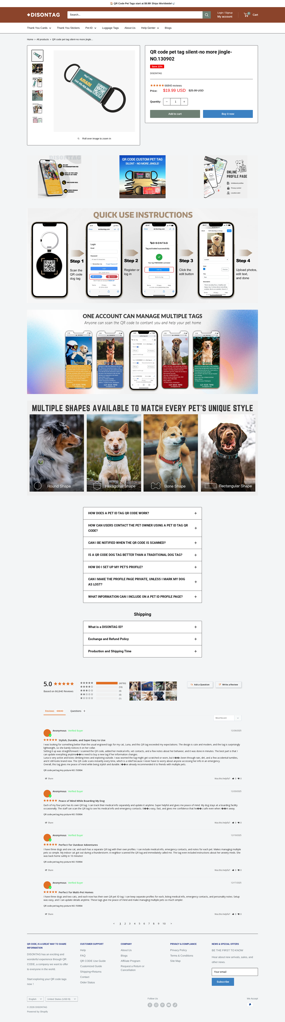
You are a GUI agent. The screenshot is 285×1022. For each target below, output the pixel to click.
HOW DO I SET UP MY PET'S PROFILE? (115, 567)
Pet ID (89, 27)
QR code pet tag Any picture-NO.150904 (63, 770)
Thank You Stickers (68, 27)
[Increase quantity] (184, 101)
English (32, 999)
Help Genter (148, 27)
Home (30, 39)
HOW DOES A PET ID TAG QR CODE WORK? (118, 513)
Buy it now (228, 113)
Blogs (168, 27)
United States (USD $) (58, 999)
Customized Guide (91, 966)
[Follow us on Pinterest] (162, 1005)
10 (164, 923)
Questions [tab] (75, 710)
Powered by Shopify (37, 1011)
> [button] (171, 923)
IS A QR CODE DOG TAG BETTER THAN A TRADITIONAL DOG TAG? (135, 555)
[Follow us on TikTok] (175, 1005)
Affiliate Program (130, 960)
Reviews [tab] (49, 710)
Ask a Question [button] (201, 684)
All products (43, 39)
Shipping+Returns (90, 971)
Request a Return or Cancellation (132, 968)
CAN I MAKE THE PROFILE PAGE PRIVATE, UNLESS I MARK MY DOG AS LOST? (136, 581)
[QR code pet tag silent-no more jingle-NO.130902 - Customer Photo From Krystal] (159, 686)
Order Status (87, 982)
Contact (84, 977)
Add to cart (175, 113)
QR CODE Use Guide (93, 960)
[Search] (207, 15)
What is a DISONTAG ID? (105, 627)
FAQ (82, 955)
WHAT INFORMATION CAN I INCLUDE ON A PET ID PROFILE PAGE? (135, 597)
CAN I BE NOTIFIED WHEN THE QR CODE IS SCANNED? (127, 543)
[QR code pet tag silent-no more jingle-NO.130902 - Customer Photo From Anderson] (147, 696)
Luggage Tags (110, 27)
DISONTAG (156, 73)
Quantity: (155, 101)
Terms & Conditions (181, 955)
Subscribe (223, 981)
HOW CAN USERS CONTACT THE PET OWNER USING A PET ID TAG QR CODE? (138, 528)
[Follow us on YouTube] (168, 1005)
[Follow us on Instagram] (156, 1005)
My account (224, 16)
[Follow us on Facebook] (150, 1005)
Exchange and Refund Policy (108, 639)
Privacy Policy (178, 950)
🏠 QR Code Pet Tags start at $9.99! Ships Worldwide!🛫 (142, 3)
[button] (234, 778)
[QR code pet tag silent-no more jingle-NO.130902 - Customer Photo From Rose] (171, 696)
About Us (130, 27)
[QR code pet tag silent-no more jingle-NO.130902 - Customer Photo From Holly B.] (135, 696)
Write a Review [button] (230, 684)
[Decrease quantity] (166, 101)
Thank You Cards (37, 27)
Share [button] (50, 778)
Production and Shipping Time (109, 651)
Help (83, 950)
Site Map (175, 960)
